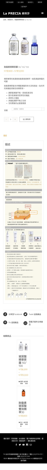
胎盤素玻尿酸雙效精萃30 (23, 407)
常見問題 (14, 439)
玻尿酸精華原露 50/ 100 (23, 361)
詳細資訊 (26, 382)
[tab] (23, 135)
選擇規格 (21, 382)
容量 (6, 110)
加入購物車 (26, 119)
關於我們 (7, 439)
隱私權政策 (31, 441)
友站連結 (22, 439)
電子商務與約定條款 (33, 439)
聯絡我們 (22, 441)
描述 (5, 135)
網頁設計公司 (37, 458)
